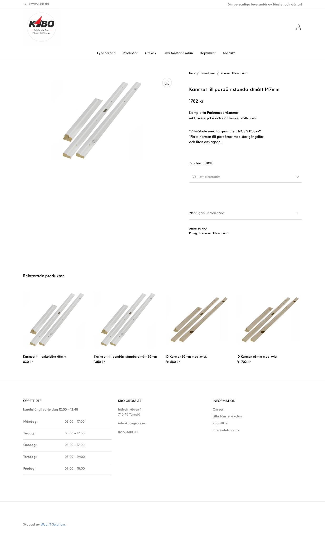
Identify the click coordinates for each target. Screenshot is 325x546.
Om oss (218, 409)
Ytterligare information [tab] (207, 213)
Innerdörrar (208, 73)
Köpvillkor (220, 423)
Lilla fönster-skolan (227, 416)
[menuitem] (106, 53)
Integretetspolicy (226, 430)
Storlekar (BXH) (201, 163)
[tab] (245, 213)
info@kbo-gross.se (131, 423)
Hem (192, 73)
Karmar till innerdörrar (234, 73)
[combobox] (245, 177)
